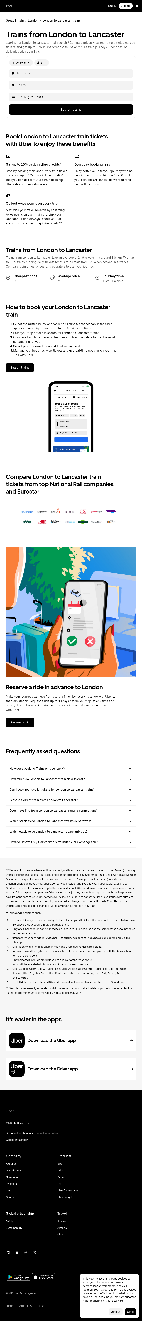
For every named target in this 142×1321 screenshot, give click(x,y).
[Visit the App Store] (43, 1277)
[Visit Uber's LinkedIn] (8, 1252)
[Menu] (136, 6)
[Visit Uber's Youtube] (17, 1252)
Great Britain (15, 20)
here (121, 1300)
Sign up (126, 5)
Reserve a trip (20, 722)
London (33, 20)
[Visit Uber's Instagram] (25, 1252)
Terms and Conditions (111, 982)
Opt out (115, 1311)
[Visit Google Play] (18, 1277)
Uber (8, 6)
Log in (112, 5)
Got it (130, 1311)
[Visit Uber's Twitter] (34, 1252)
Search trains (71, 109)
